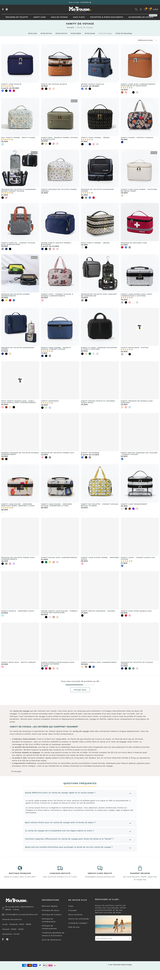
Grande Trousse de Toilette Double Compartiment (20, 453)
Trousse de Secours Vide (134, 243)
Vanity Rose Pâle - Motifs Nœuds (18, 662)
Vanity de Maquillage (123, 33)
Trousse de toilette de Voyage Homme (137, 663)
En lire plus (16, 771)
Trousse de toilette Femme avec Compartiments (18, 558)
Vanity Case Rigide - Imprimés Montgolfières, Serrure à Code (18, 505)
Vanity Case (32, 33)
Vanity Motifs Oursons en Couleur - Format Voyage (139, 453)
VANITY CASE (39, 17)
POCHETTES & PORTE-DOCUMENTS (106, 17)
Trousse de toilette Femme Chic (57, 453)
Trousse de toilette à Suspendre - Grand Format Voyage (19, 190)
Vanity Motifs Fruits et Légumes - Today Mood (98, 401)
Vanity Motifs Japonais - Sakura (98, 611)
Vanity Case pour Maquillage (136, 611)
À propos (72, 910)
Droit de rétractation (51, 940)
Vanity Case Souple (11, 84)
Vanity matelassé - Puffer (135, 347)
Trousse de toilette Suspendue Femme (17, 348)
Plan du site (73, 927)
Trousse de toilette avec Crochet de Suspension (99, 295)
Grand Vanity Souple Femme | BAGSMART (56, 243)
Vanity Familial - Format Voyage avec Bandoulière (18, 243)
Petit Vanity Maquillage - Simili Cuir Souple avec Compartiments (18, 401)
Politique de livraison (51, 915)
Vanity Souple (89, 33)
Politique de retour (51, 910)
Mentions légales (50, 906)
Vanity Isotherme (90, 453)
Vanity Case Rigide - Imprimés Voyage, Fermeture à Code (56, 505)
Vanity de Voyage (105, 33)
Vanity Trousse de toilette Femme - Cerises (59, 190)
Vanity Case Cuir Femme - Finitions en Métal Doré (139, 190)
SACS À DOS (79, 17)
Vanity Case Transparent (134, 504)
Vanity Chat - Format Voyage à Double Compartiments (57, 295)
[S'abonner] (128, 938)
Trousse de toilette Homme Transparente (15, 295)
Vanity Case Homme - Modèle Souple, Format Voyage (56, 348)
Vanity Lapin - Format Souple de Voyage (138, 558)
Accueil (70, 27)
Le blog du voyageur (77, 923)
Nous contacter (75, 915)
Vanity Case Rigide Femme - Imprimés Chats (100, 558)
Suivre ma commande (78, 919)
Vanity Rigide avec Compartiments (59, 557)
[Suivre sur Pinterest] (7, 9)
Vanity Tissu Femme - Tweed (95, 137)
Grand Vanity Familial (92, 84)
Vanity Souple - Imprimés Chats (17, 611)
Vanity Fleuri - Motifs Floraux (137, 137)
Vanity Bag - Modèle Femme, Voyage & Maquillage (59, 138)
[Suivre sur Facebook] (3, 9)
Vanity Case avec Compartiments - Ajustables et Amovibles (139, 85)
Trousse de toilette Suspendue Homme (97, 190)
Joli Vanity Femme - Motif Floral (18, 137)
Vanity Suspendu (50, 401)
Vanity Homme (61, 33)
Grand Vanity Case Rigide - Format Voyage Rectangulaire (59, 611)
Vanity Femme (46, 33)
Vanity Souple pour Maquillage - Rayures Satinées (58, 663)
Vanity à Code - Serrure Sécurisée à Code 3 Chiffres (99, 348)
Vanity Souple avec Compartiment (99, 662)
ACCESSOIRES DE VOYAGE (142, 17)
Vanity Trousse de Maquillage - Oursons (137, 401)
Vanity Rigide (76, 33)
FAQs (70, 906)
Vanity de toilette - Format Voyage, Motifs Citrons (100, 505)
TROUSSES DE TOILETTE (16, 17)
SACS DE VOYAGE (59, 17)
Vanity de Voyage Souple (54, 84)
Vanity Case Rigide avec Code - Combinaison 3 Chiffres (137, 295)
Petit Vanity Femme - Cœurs (95, 243)
